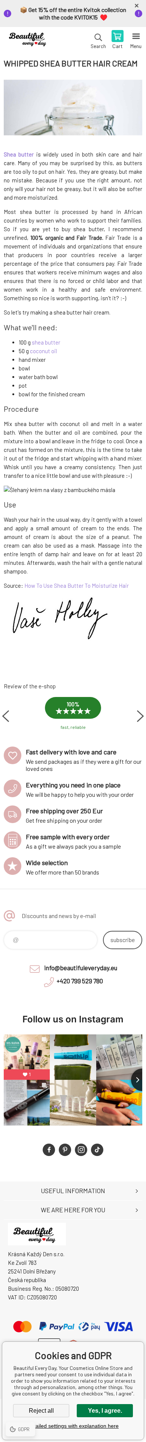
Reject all (41, 1410)
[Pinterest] (65, 1150)
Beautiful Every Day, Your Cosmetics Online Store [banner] (29, 40)
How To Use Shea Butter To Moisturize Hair (76, 585)
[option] (73, 716)
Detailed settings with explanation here (73, 1426)
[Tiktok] (97, 1150)
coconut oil (43, 351)
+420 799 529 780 (80, 980)
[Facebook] (49, 1150)
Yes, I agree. (105, 1410)
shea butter (46, 342)
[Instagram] (81, 1150)
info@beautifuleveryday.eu (80, 967)
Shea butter (19, 154)
